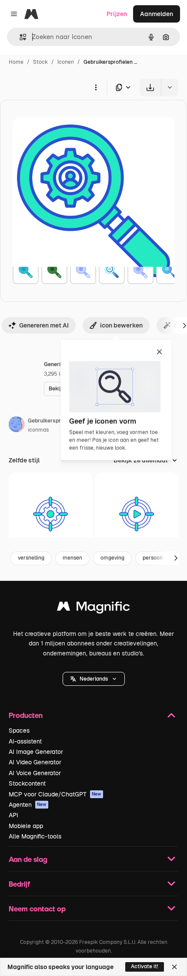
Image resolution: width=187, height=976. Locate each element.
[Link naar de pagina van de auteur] (16, 425)
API (13, 815)
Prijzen (117, 14)
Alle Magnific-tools (35, 836)
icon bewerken (121, 325)
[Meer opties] (95, 87)
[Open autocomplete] (19, 37)
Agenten (28, 805)
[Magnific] (93, 608)
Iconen (65, 62)
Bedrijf (19, 883)
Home (16, 62)
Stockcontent (27, 783)
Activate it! (144, 966)
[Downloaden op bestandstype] (123, 87)
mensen (72, 557)
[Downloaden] (150, 87)
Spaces (19, 730)
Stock (40, 62)
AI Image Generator (36, 752)
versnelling (31, 557)
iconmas (38, 429)
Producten (26, 715)
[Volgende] (176, 558)
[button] (94, 679)
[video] (137, 514)
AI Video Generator (35, 762)
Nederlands (94, 678)
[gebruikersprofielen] (26, 271)
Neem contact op (37, 908)
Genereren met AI (44, 325)
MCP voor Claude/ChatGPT (55, 794)
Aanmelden (156, 14)
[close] (159, 352)
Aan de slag (28, 859)
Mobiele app (26, 826)
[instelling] (51, 514)
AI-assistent (25, 741)
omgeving (112, 557)
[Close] (174, 967)
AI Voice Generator (35, 773)
